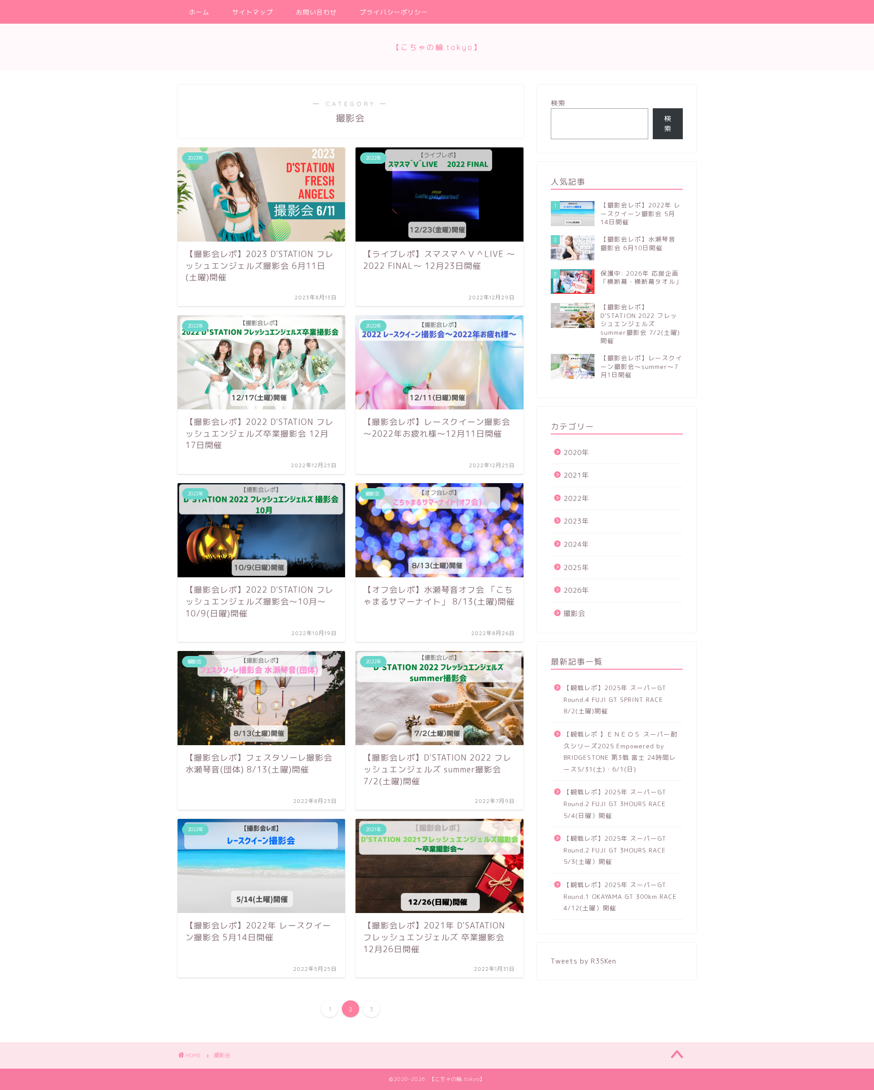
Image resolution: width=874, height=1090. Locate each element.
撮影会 (574, 613)
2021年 (576, 475)
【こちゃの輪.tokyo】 (437, 47)
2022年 (576, 498)
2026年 (576, 590)
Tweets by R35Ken (583, 961)
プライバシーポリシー (394, 12)
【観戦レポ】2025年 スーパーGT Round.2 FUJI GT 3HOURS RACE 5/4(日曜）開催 (615, 803)
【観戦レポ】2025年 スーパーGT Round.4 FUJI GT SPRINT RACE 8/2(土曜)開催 (615, 699)
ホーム (199, 12)
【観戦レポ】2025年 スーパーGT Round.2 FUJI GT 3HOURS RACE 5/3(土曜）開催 (615, 850)
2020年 (576, 452)
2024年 (576, 544)
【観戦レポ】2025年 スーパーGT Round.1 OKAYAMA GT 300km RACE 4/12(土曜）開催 (620, 896)
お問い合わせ (316, 12)
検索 (558, 103)
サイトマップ (252, 12)
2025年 (576, 567)
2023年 (576, 521)
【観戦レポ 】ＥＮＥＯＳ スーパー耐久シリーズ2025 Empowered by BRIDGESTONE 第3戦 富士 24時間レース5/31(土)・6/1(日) (620, 751)
